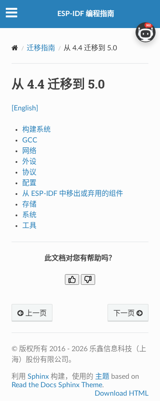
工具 (29, 225)
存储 (29, 204)
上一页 (35, 313)
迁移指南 (41, 48)
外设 (29, 161)
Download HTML (121, 393)
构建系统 (36, 129)
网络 (29, 150)
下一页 (124, 313)
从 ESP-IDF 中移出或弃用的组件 (72, 193)
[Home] (15, 48)
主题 (102, 376)
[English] (25, 108)
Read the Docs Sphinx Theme (57, 385)
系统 (29, 215)
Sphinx (38, 376)
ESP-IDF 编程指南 (85, 13)
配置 (29, 182)
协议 (29, 172)
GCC (29, 140)
